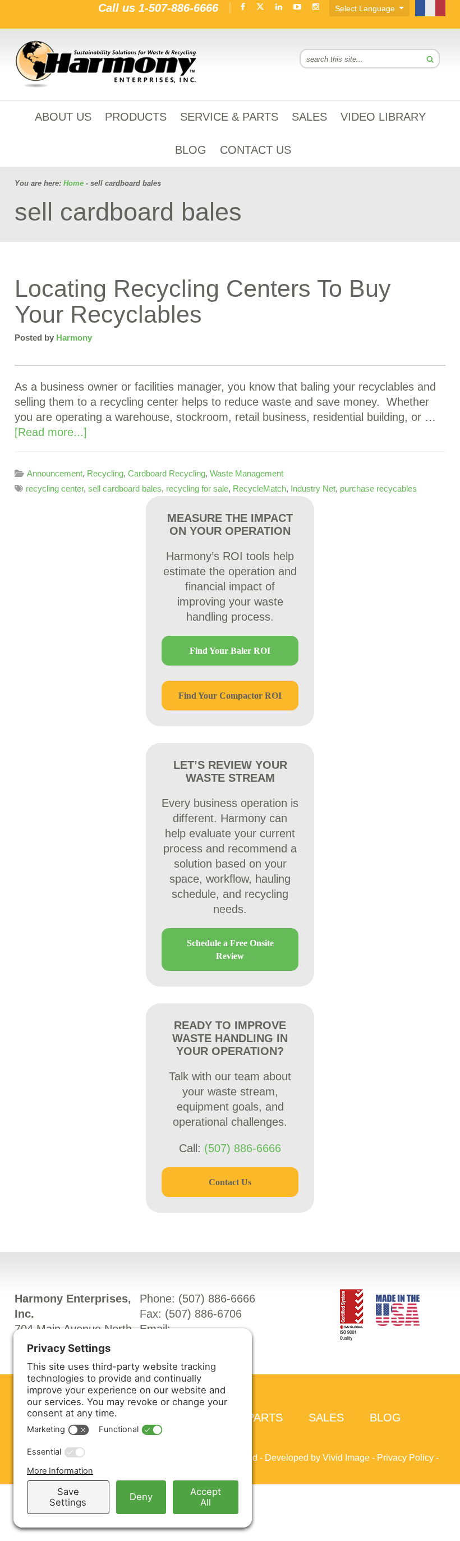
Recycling (105, 473)
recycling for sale (197, 488)
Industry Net (313, 488)
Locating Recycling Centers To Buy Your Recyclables (203, 301)
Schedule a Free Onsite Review (230, 949)
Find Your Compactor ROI (230, 695)
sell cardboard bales (125, 488)
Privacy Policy (405, 1457)
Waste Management (246, 473)
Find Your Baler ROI (230, 650)
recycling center (55, 488)
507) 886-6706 (205, 1314)
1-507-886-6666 (178, 8)
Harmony (107, 64)
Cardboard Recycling (166, 473)
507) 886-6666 (218, 1298)
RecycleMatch (259, 488)
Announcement (54, 473)
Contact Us (230, 1182)
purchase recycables (378, 488)
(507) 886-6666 (242, 1148)
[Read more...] (51, 432)
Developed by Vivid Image (317, 1457)
